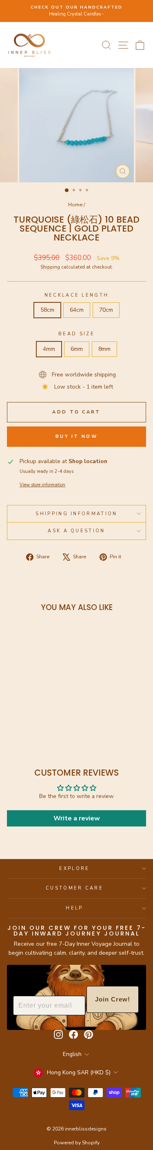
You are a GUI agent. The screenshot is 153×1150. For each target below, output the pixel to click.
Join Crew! (112, 999)
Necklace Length (76, 295)
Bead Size (76, 334)
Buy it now (76, 436)
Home (75, 204)
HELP (74, 908)
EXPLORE (74, 869)
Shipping (50, 267)
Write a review (76, 818)
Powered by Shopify (77, 1142)
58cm (47, 310)
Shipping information (76, 514)
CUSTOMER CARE (74, 888)
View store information (42, 485)
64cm (77, 310)
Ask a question (76, 531)
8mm (104, 349)
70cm (106, 310)
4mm (49, 349)
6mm (77, 349)
